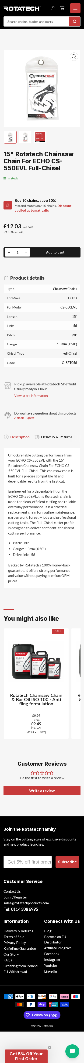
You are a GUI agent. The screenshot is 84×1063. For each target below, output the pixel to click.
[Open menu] (75, 8)
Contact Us (12, 891)
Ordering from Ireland (21, 966)
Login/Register (15, 897)
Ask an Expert (24, 418)
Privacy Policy (15, 942)
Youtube (50, 965)
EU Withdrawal (15, 972)
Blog (48, 931)
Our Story (11, 954)
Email (10, 851)
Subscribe (67, 862)
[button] (26, 1056)
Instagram (52, 959)
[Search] (74, 21)
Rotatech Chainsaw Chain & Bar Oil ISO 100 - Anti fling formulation (36, 699)
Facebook (51, 954)
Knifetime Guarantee (20, 948)
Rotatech (47, 1026)
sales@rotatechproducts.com (26, 903)
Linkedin (50, 971)
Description (20, 437)
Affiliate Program (57, 948)
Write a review (42, 790)
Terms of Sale (14, 937)
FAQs (8, 960)
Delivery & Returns (56, 437)
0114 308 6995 (24, 909)
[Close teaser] (49, 1047)
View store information (31, 396)
